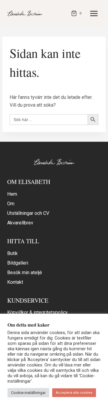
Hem (12, 194)
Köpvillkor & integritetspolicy (37, 312)
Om (10, 203)
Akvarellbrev (20, 223)
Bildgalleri (17, 263)
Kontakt (15, 282)
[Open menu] (94, 13)
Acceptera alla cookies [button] (74, 393)
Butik (12, 253)
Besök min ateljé (24, 272)
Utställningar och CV (28, 213)
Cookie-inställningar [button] (28, 392)
